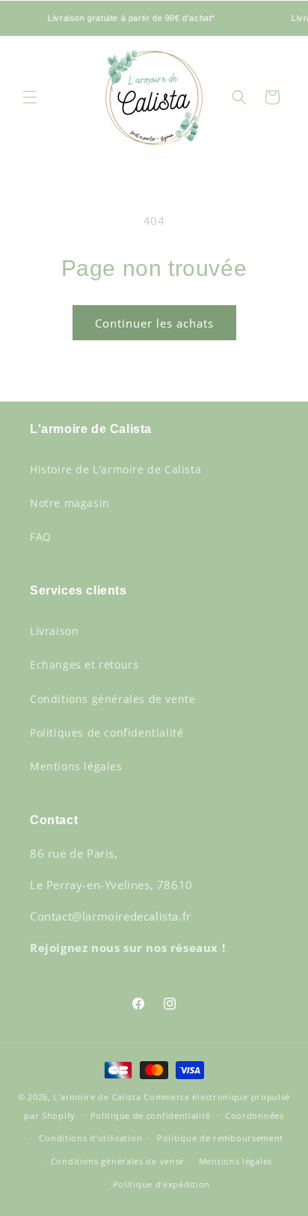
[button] (29, 97)
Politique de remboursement (220, 1137)
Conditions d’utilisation (90, 1137)
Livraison (54, 631)
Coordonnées (254, 1115)
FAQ (41, 536)
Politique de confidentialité (150, 1115)
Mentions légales (76, 766)
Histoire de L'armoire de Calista (115, 469)
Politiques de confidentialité (106, 732)
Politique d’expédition (161, 1184)
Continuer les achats (154, 323)
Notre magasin (70, 503)
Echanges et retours (84, 664)
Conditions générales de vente (112, 699)
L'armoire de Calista (98, 1096)
